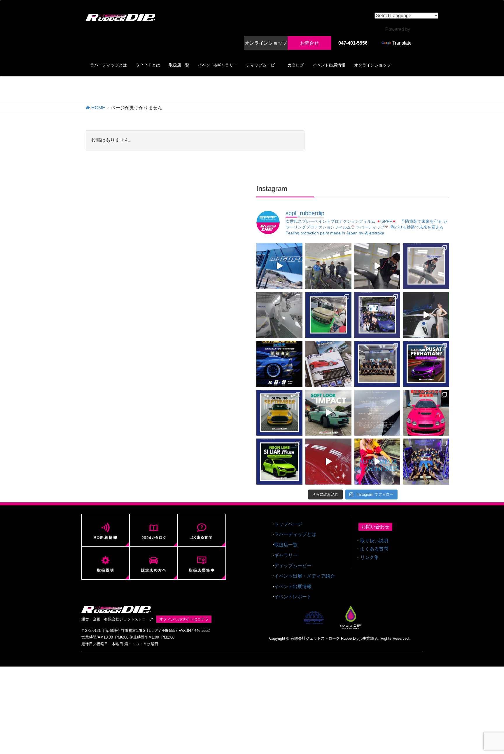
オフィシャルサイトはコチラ (184, 619)
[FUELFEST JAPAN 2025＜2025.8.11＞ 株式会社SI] (426, 413)
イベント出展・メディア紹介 (304, 576)
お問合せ (309, 43)
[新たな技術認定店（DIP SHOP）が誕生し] (328, 266)
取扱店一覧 (286, 544)
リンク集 (369, 557)
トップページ (288, 524)
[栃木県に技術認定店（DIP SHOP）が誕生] (279, 266)
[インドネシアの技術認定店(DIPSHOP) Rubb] (426, 364)
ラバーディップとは (295, 534)
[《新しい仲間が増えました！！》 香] (377, 266)
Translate (402, 43)
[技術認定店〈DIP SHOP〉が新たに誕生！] (426, 266)
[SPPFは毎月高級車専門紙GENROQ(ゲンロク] (328, 364)
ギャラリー (286, 555)
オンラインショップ (266, 43)
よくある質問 (374, 548)
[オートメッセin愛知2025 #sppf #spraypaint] (377, 462)
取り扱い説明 (374, 540)
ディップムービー (293, 565)
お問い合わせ (375, 526)
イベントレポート (293, 596)
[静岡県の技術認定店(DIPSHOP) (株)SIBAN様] (328, 462)
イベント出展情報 (293, 586)
